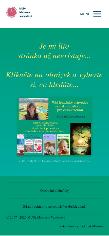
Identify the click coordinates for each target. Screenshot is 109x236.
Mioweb (98, 226)
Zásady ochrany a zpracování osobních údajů (54, 206)
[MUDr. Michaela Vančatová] (21, 14)
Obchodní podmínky (54, 190)
